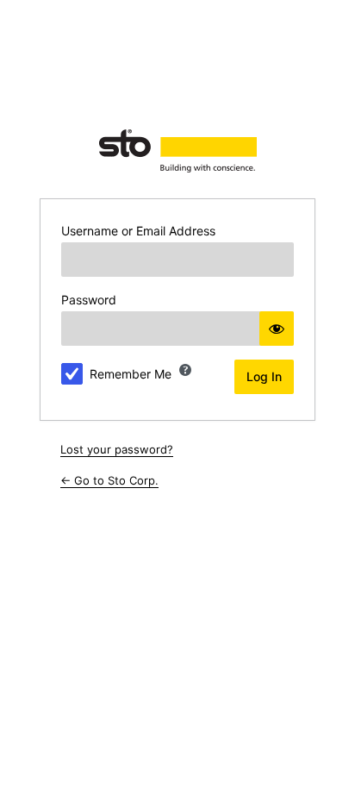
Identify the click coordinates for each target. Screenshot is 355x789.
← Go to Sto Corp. (109, 480)
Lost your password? (116, 449)
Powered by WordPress (177, 150)
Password (88, 299)
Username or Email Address (138, 230)
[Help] (185, 370)
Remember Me (130, 373)
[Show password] (276, 328)
